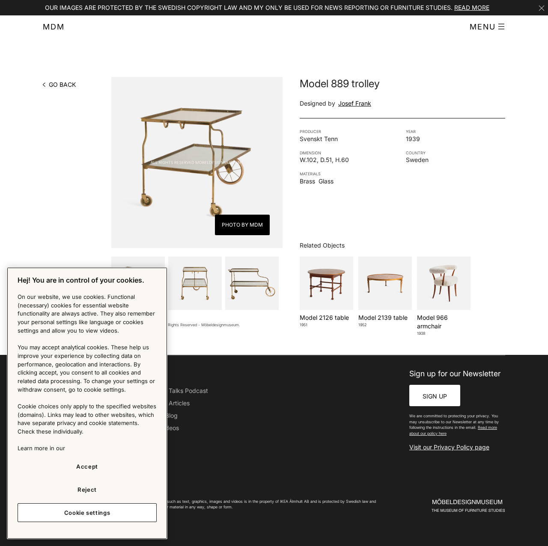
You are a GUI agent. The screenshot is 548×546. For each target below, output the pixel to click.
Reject (87, 489)
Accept (87, 466)
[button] (487, 27)
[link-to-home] (453, 506)
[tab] (195, 283)
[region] (87, 403)
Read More (471, 7)
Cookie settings (87, 512)
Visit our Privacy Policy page (449, 447)
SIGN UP (435, 396)
